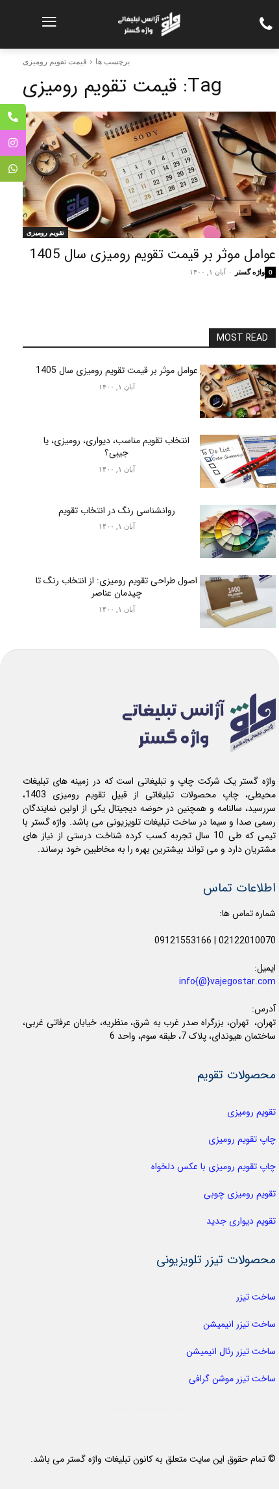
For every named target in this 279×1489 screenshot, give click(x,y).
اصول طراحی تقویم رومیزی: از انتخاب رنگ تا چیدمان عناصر (116, 587)
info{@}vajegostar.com (227, 982)
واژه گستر (250, 271)
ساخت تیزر (256, 1297)
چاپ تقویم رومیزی (242, 1139)
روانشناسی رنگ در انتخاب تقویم (116, 510)
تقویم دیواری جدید (241, 1221)
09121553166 (183, 941)
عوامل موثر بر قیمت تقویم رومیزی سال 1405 (152, 254)
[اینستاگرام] (13, 143)
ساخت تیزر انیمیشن (239, 1324)
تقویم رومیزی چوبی (240, 1194)
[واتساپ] (13, 169)
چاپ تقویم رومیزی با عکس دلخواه (213, 1166)
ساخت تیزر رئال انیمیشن (231, 1351)
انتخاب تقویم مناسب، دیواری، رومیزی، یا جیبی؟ (116, 447)
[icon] (263, 27)
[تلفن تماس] (13, 117)
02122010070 (247, 941)
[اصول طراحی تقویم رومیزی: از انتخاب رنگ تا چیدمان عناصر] (238, 601)
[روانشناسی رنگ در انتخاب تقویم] (238, 531)
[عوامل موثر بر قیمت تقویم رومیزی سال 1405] (149, 175)
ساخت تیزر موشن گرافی (232, 1379)
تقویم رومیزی (45, 232)
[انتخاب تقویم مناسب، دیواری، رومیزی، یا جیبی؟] (238, 461)
